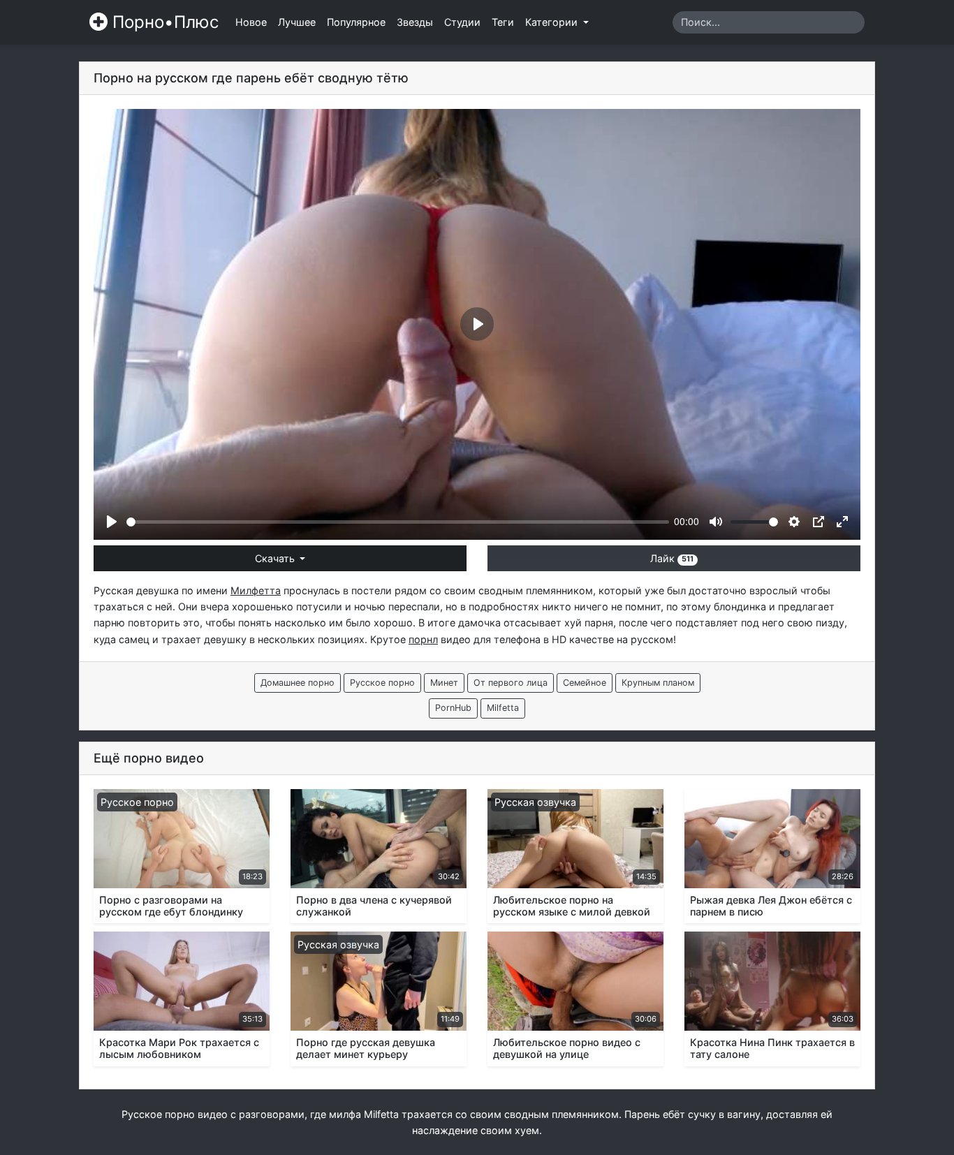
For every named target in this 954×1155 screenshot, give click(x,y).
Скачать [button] (276, 558)
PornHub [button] (453, 707)
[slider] (397, 522)
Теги (503, 22)
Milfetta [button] (503, 707)
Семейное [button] (584, 682)
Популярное (356, 22)
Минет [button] (444, 682)
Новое (251, 22)
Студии (462, 22)
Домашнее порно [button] (297, 682)
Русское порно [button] (382, 682)
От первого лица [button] (511, 682)
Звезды (415, 22)
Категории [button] (552, 22)
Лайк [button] (672, 558)
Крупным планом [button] (658, 682)
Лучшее (297, 22)
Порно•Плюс (163, 22)
